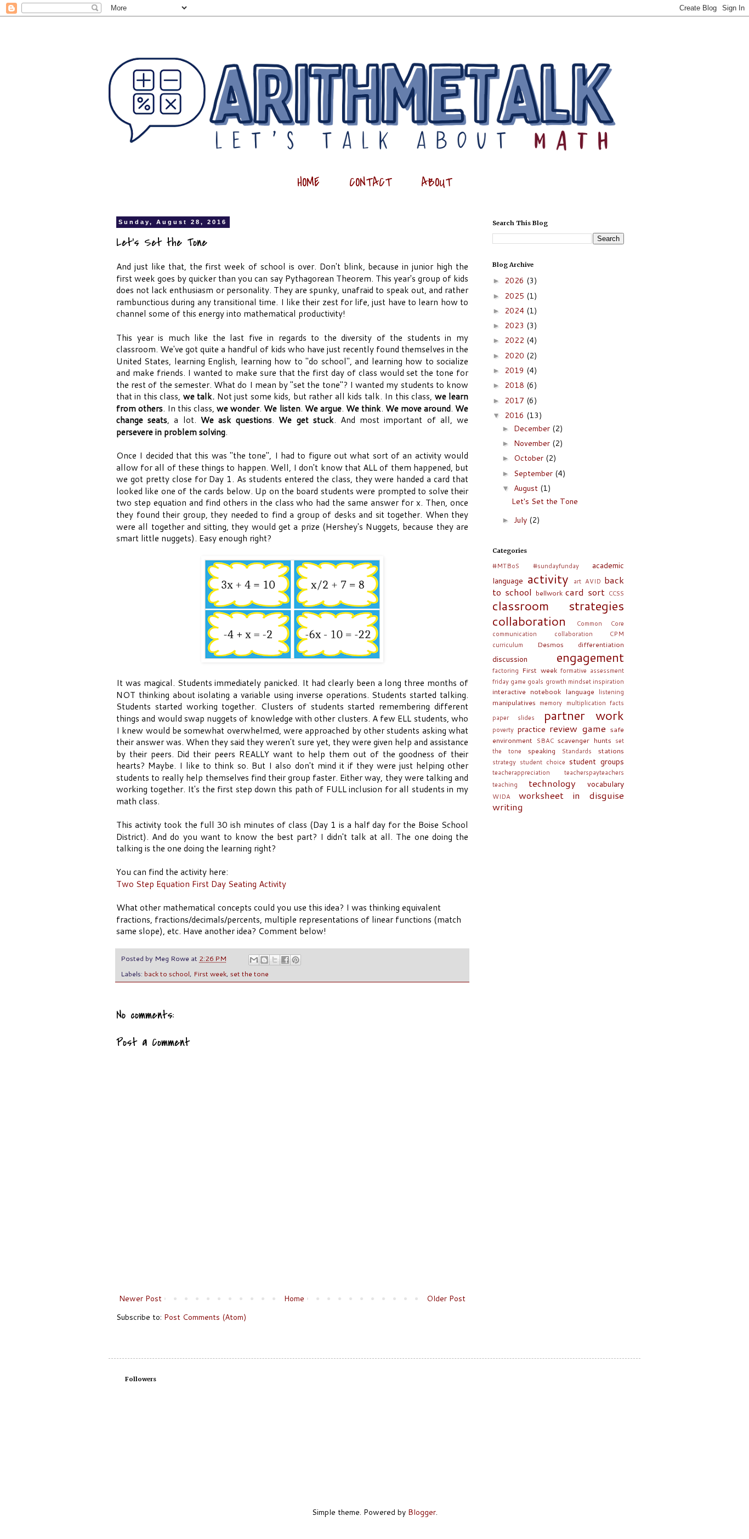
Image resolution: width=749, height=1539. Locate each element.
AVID (593, 581)
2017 (515, 400)
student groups (596, 761)
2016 (515, 415)
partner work (584, 715)
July (521, 519)
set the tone (249, 974)
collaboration (529, 621)
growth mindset (568, 681)
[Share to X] (274, 959)
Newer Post (140, 1298)
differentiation (601, 644)
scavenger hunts (584, 740)
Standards (577, 751)
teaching (505, 784)
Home (294, 1298)
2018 (515, 385)
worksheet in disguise (571, 795)
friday (500, 681)
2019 (515, 370)
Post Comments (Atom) (205, 1317)
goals (535, 681)
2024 (515, 310)
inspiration (608, 681)
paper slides (513, 717)
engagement (590, 657)
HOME (308, 182)
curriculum (507, 644)
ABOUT (436, 182)
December (533, 428)
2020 (515, 355)
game (518, 681)
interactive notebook (526, 691)
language (580, 691)
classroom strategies (558, 605)
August (527, 488)
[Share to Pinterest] (295, 959)
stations (611, 751)
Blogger (422, 1512)
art (577, 581)
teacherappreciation (521, 772)
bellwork (549, 593)
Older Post (446, 1298)
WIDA (501, 796)
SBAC (545, 740)
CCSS (616, 593)
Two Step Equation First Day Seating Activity (201, 884)
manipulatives (514, 702)
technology (552, 783)
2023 (515, 325)
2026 (515, 280)
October (530, 458)
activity (548, 578)
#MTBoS (505, 566)
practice (532, 729)
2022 (515, 340)
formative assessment (592, 670)
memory (551, 703)
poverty (503, 729)
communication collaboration (542, 634)
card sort (585, 592)
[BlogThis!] (264, 959)
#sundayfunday (556, 566)
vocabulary (605, 784)
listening (611, 692)
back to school (167, 974)
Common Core (601, 623)
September (534, 473)
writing (507, 806)
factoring (505, 670)
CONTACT (370, 182)
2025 (515, 295)
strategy (504, 762)
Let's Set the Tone (545, 501)
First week (210, 974)
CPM (617, 634)
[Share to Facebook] (285, 959)
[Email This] (253, 959)
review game (577, 728)
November (533, 443)
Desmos (550, 644)
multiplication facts (595, 703)
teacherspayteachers (594, 772)
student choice (542, 762)
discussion (509, 659)
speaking (541, 751)
